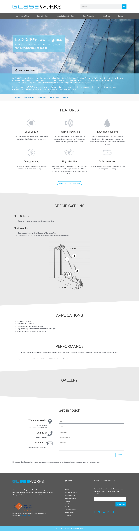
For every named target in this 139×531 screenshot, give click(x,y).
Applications (42, 97)
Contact (120, 16)
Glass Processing (88, 16)
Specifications (29, 97)
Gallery (65, 97)
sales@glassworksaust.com (37, 447)
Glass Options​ (21, 216)
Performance (54, 97)
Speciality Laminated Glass (65, 16)
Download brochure (26, 70)
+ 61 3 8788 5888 (41, 437)
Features (17, 97)
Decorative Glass (42, 16)
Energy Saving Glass (22, 16)
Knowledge (106, 16)
